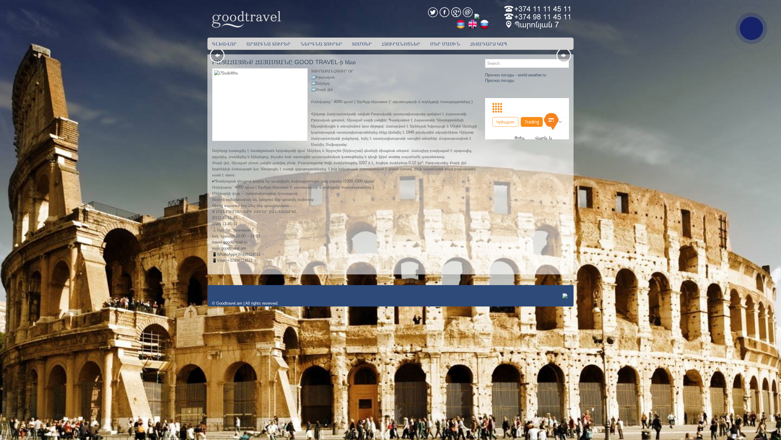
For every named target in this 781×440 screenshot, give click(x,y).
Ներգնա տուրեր (321, 43)
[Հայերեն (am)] (460, 28)
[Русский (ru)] (483, 28)
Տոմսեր (362, 43)
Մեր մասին (445, 43)
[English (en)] (471, 28)
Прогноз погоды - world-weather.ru (515, 75)
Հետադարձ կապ (488, 43)
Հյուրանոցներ (401, 43)
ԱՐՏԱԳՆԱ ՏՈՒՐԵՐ (269, 43)
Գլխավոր (224, 43)
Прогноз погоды (499, 80)
